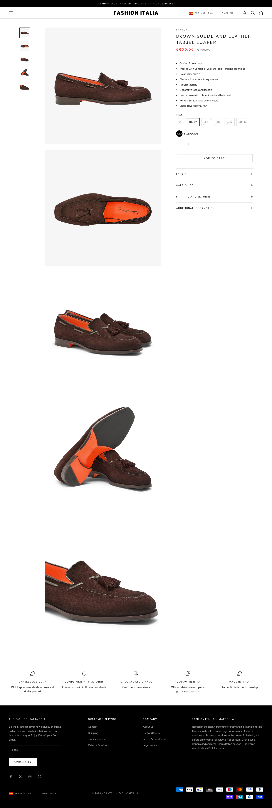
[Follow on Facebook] (11, 776)
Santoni (182, 29)
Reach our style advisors (136, 687)
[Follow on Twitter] (20, 776)
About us (148, 726)
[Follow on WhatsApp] (39, 776)
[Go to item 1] (24, 33)
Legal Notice (150, 745)
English (227, 13)
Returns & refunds (99, 745)
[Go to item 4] (24, 72)
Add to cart (214, 158)
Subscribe (22, 761)
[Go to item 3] (24, 59)
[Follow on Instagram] (30, 776)
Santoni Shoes (151, 733)
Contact (92, 726)
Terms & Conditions (154, 739)
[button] (214, 133)
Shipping (93, 733)
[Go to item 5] (24, 86)
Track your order (97, 739)
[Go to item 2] (24, 46)
